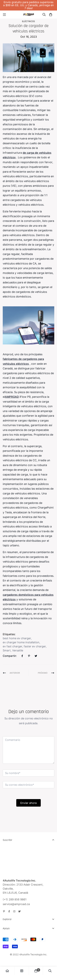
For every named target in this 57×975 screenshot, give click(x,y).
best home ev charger (17, 638)
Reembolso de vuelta (16, 942)
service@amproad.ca (16, 904)
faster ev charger (35, 646)
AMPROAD (12, 396)
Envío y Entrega (13, 937)
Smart (7, 650)
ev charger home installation (21, 642)
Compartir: (10, 655)
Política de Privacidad (16, 953)
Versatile (17, 650)
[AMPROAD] (28, 14)
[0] (35, 970)
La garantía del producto (18, 947)
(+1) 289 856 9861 (14, 899)
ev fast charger (12, 646)
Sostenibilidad (12, 933)
